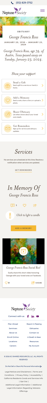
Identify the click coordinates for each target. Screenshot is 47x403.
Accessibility (35, 375)
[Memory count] (13, 205)
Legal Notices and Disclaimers (18, 372)
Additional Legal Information (18, 385)
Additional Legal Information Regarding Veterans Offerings (24, 388)
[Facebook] (28, 316)
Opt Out (23, 381)
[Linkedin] (33, 316)
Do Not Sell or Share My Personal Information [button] (22, 366)
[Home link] (14, 11)
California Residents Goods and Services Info (23, 378)
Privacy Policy (22, 375)
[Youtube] (37, 316)
